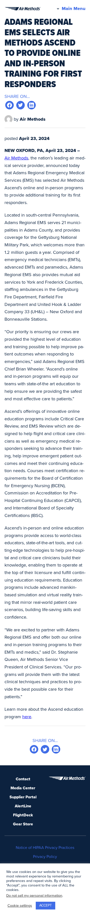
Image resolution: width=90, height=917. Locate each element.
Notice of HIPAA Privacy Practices (45, 847)
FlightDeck (23, 815)
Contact (23, 779)
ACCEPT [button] (45, 905)
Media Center (22, 788)
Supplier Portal (23, 797)
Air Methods (16, 158)
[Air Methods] (22, 9)
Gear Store (23, 824)
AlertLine (23, 806)
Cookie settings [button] (20, 905)
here (26, 716)
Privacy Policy (45, 856)
